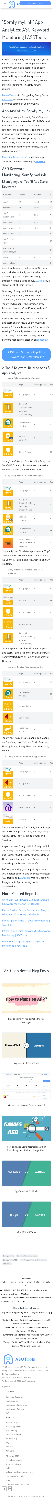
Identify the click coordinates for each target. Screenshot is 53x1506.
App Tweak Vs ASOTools (26, 1191)
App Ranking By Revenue (16, 1405)
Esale (8, 1480)
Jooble (8, 1468)
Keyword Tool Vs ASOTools (26, 1063)
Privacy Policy (11, 1430)
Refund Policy (11, 1438)
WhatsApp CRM (12, 1456)
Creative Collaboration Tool (17, 1484)
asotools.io (43, 339)
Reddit (13, 1282)
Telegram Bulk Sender (15, 1476)
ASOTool (40, 161)
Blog (7, 1442)
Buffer (37, 1282)
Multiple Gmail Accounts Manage (20, 1472)
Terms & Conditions (14, 1434)
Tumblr (21, 1282)
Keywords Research (14, 1397)
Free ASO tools (10, 95)
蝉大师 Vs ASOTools (26, 1232)
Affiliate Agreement (14, 1426)
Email (29, 1282)
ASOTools (7, 99)
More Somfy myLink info (15, 157)
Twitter (4, 1282)
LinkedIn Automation (14, 1460)
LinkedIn (46, 1282)
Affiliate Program (13, 1422)
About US (10, 1446)
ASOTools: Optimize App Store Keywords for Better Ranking (26, 354)
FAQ (7, 1413)
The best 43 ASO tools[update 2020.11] (26, 1105)
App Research (12, 1401)
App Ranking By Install (15, 1409)
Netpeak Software (13, 1464)
